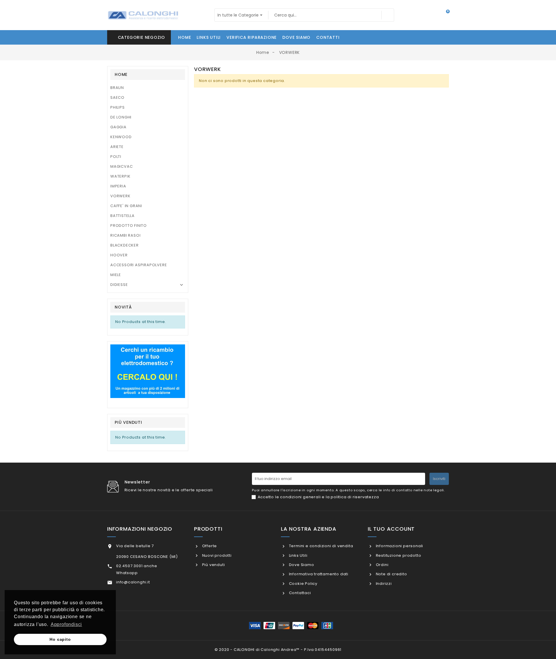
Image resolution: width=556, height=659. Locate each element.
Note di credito (391, 574)
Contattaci (299, 593)
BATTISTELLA (122, 215)
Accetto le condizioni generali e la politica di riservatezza (318, 497)
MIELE (115, 275)
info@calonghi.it (133, 582)
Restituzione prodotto (398, 555)
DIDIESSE (119, 284)
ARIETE (117, 146)
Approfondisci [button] (66, 624)
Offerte (209, 546)
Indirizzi (383, 583)
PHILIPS (117, 107)
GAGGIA (118, 127)
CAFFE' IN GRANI (126, 206)
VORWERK (120, 196)
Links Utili (297, 555)
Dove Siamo (301, 564)
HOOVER (119, 255)
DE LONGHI (120, 117)
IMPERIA (118, 186)
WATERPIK (120, 176)
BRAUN (117, 87)
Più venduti (213, 564)
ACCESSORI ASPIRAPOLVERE (138, 265)
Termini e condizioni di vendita (320, 546)
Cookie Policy (302, 583)
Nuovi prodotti (216, 555)
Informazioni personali (399, 546)
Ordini (381, 564)
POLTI (115, 156)
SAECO (117, 97)
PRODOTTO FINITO (128, 225)
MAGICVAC (121, 166)
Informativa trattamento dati (318, 574)
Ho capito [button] (60, 639)
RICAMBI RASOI (125, 235)
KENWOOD (121, 137)
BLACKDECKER (124, 245)
